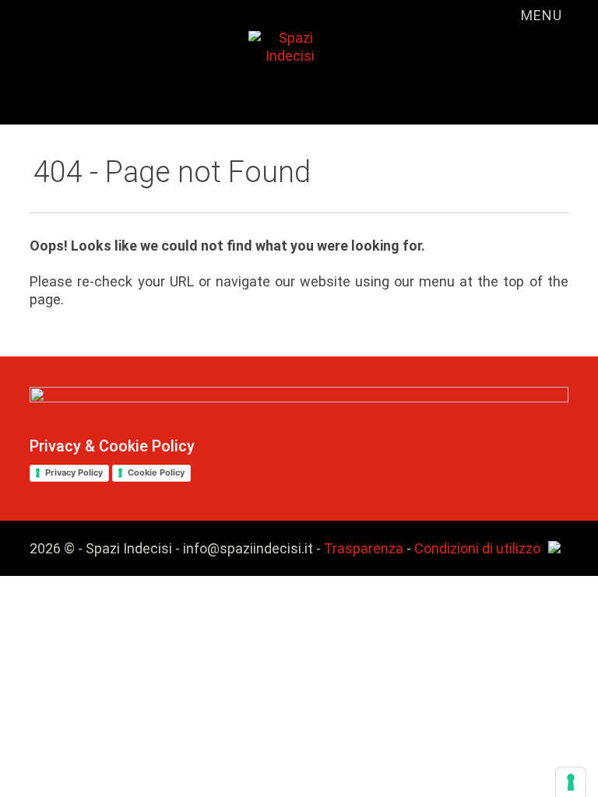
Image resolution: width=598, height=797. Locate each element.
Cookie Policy (156, 472)
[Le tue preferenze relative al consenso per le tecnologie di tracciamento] (571, 782)
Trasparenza (363, 548)
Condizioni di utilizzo (477, 548)
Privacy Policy (74, 472)
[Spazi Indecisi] (255, 60)
